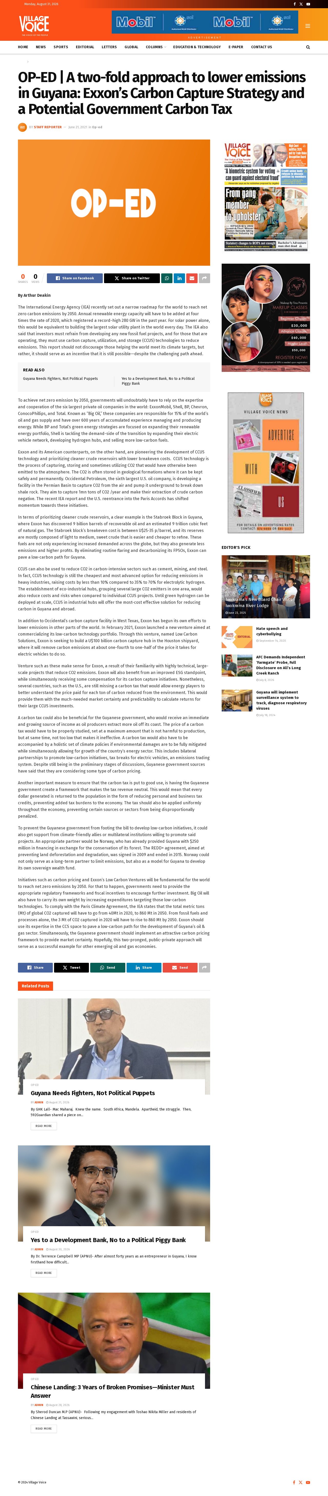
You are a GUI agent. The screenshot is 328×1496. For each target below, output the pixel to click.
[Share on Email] (192, 278)
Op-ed (34, 61)
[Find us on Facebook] (295, 4)
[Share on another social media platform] (204, 278)
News (41, 47)
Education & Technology (197, 47)
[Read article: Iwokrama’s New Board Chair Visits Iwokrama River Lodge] (266, 587)
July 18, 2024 (267, 715)
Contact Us (261, 47)
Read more (46, 1125)
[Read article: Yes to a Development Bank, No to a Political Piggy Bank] (114, 1193)
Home (23, 47)
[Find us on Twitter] (301, 4)
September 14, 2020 (272, 640)
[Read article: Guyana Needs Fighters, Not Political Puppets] (114, 1046)
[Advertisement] (266, 764)
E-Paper (236, 47)
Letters (109, 47)
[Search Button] (308, 47)
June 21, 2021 (77, 127)
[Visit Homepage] (34, 26)
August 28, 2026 (58, 1405)
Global (131, 47)
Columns (154, 47)
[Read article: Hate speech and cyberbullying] (237, 637)
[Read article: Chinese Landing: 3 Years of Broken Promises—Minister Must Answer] (114, 1341)
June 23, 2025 (237, 613)
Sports (61, 47)
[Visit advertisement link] (266, 196)
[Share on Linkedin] (179, 278)
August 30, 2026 (59, 1249)
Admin (39, 1102)
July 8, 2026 (266, 680)
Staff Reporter (48, 127)
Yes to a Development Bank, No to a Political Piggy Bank (108, 1240)
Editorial (85, 47)
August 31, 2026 (58, 1102)
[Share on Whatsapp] (166, 278)
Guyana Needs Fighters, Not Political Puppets (60, 379)
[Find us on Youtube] (308, 4)
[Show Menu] (307, 26)
